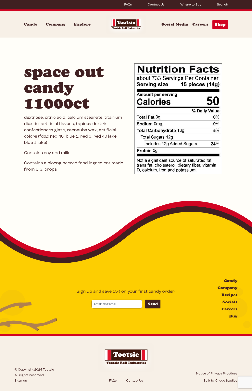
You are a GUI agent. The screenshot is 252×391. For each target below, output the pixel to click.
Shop (220, 24)
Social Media (174, 24)
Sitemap (21, 380)
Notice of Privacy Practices (216, 373)
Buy (233, 316)
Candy (30, 24)
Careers (200, 24)
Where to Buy (190, 4)
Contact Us (156, 4)
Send (153, 304)
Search (222, 4)
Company (56, 24)
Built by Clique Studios (220, 380)
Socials (229, 302)
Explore (82, 24)
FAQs (128, 4)
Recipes (229, 295)
